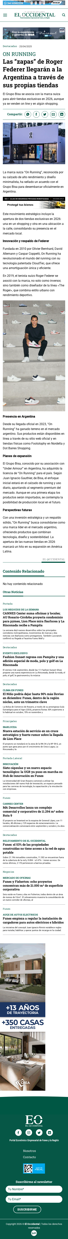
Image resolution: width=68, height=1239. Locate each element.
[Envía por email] (53, 114)
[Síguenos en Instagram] (29, 1132)
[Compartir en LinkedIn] (62, 114)
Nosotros (29, 1151)
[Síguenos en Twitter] (39, 1132)
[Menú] (5, 15)
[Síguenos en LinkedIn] (49, 1132)
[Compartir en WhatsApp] (28, 114)
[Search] (63, 15)
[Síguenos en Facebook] (18, 1132)
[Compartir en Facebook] (36, 114)
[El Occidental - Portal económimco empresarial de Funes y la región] (34, 15)
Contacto (29, 1157)
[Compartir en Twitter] (45, 114)
